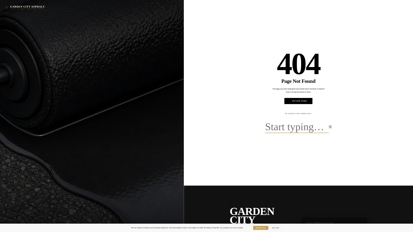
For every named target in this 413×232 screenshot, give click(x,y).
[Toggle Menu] (6, 7)
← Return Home (298, 101)
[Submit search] (330, 127)
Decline (275, 228)
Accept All (261, 228)
